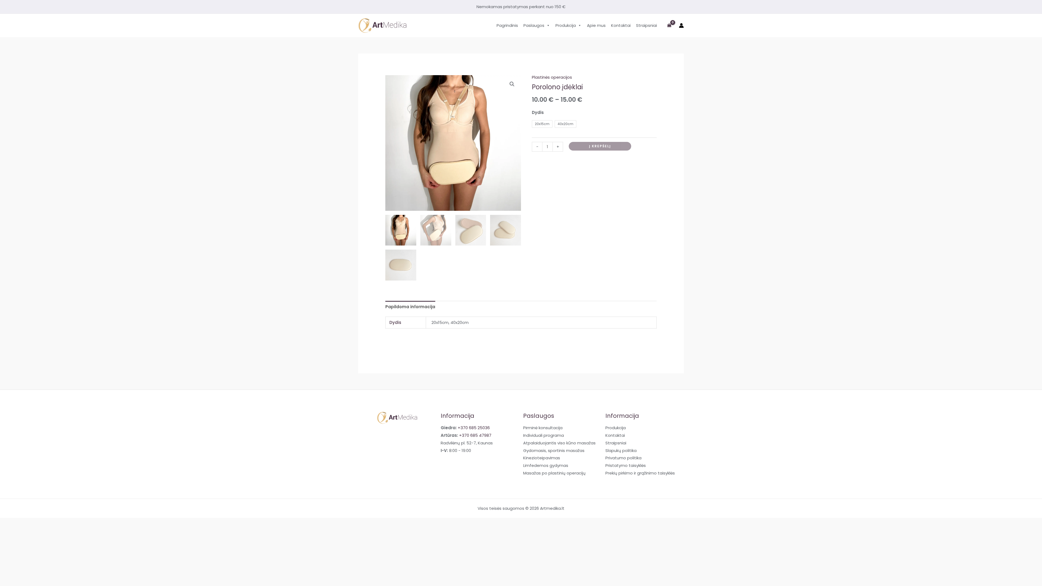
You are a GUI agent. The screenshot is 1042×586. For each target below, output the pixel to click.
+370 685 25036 (474, 428)
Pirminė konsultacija (543, 428)
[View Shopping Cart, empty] (669, 25)
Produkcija (565, 25)
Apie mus (596, 25)
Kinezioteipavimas (541, 458)
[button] (512, 84)
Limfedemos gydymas (545, 465)
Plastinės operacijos (552, 77)
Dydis (538, 112)
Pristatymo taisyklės (625, 465)
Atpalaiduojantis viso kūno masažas (559, 443)
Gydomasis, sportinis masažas (553, 450)
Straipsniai (646, 25)
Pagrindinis (507, 25)
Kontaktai (621, 25)
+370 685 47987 (475, 435)
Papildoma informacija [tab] (410, 307)
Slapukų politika (621, 450)
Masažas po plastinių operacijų (554, 473)
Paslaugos (533, 25)
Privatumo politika (623, 458)
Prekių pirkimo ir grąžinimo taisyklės (640, 473)
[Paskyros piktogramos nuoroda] (681, 25)
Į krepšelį (600, 146)
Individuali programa (543, 435)
